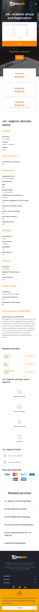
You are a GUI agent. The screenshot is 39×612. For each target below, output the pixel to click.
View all (19, 38)
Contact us (19, 570)
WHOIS (19, 57)
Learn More (29, 356)
